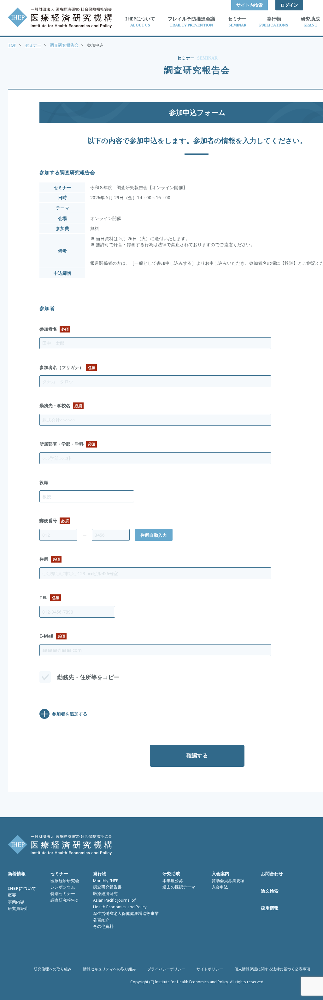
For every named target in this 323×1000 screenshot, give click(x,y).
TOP (12, 45)
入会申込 (220, 887)
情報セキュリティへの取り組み (109, 969)
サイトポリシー (210, 969)
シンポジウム (62, 887)
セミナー (33, 45)
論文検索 (270, 891)
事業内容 (16, 902)
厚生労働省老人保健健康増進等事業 (126, 913)
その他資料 (103, 926)
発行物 (99, 873)
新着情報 (17, 873)
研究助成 (171, 873)
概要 (12, 895)
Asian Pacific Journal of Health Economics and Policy (120, 903)
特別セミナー (62, 893)
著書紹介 (101, 919)
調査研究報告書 (107, 887)
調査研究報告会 (64, 45)
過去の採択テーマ (178, 887)
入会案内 (220, 873)
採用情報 (270, 908)
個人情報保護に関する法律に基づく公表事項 (272, 969)
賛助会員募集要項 (228, 880)
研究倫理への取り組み (53, 969)
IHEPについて (22, 888)
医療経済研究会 (64, 880)
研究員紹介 (18, 908)
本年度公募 (172, 880)
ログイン (289, 5)
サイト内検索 (249, 5)
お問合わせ (272, 873)
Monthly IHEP (106, 880)
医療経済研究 (105, 893)
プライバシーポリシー (166, 969)
